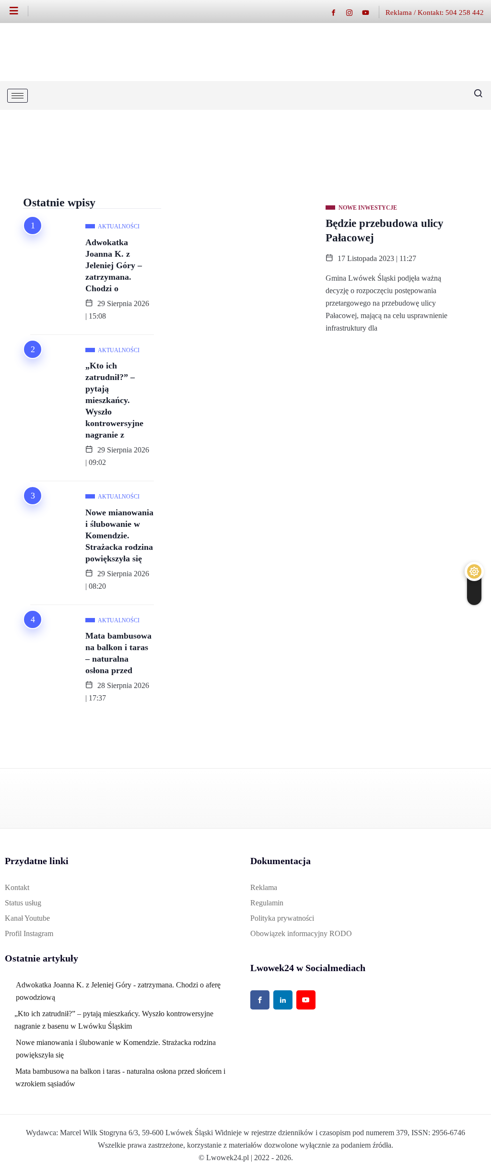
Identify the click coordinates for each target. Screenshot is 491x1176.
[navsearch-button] (474, 95)
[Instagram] (354, 12)
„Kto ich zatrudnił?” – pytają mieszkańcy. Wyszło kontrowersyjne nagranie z (114, 400)
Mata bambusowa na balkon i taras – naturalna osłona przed (118, 653)
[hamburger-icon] (17, 96)
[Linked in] (282, 1000)
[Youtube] (370, 12)
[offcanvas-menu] (19, 11)
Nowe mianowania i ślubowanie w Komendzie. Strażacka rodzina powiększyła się (119, 535)
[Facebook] (338, 12)
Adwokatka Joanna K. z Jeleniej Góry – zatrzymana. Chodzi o (113, 265)
